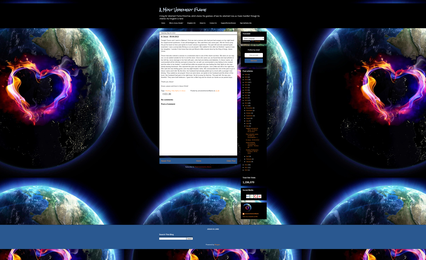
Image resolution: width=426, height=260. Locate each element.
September (249, 116)
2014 (246, 103)
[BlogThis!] (166, 94)
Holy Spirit (175, 91)
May (247, 126)
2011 (246, 167)
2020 (246, 87)
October (248, 113)
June (247, 123)
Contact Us (213, 23)
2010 (246, 170)
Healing (168, 91)
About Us (203, 23)
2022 (246, 82)
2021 (246, 85)
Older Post (231, 161)
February (249, 159)
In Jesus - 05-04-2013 (252, 140)
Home (163, 23)
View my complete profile (250, 216)
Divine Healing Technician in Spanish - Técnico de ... (252, 145)
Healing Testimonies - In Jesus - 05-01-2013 (252, 151)
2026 (246, 74)
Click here (254, 61)
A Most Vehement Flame (182, 10)
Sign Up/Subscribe (246, 23)
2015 (246, 100)
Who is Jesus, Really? (176, 23)
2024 (246, 77)
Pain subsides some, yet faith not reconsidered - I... (252, 135)
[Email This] (164, 94)
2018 (246, 92)
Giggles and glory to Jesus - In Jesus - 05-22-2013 (252, 130)
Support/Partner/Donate (228, 23)
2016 (246, 98)
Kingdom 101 (191, 23)
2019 (246, 90)
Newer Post (166, 161)
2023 (246, 79)
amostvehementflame (252, 213)
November (249, 110)
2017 (246, 95)
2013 (246, 105)
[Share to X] (168, 94)
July (247, 121)
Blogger (217, 244)
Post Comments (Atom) (203, 167)
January (248, 161)
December (249, 108)
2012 (246, 165)
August (248, 118)
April (247, 156)
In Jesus (182, 91)
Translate (257, 41)
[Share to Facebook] (170, 94)
